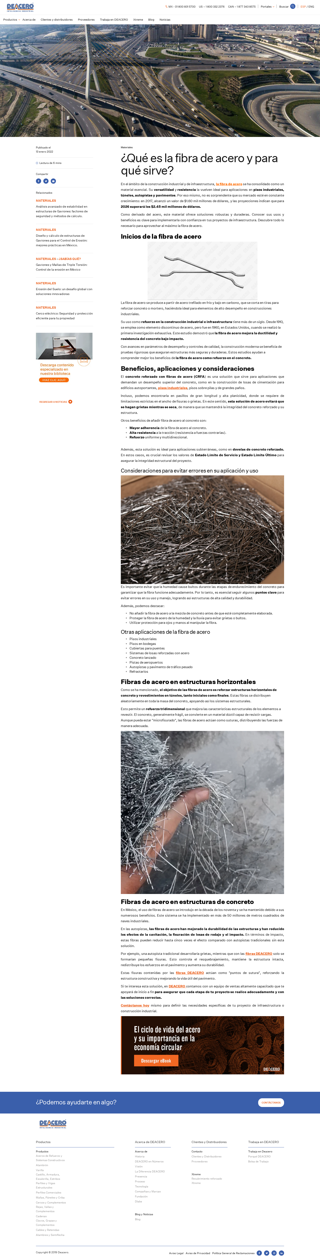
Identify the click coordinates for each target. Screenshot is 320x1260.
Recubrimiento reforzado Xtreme (207, 1181)
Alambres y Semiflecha (50, 1235)
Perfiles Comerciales (48, 1192)
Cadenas (41, 1216)
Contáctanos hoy (135, 1005)
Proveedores (86, 19)
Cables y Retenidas (47, 1230)
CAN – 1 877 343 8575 (242, 6)
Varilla (40, 1170)
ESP (303, 6)
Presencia (141, 1176)
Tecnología (141, 1186)
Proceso (140, 1181)
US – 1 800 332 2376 (212, 6)
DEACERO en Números (149, 1161)
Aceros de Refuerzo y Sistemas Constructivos (50, 1158)
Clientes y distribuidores (57, 19)
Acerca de (28, 19)
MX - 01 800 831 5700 (181, 6)
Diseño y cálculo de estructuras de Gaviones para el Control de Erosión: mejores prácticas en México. (61, 240)
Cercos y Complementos (51, 1202)
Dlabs (138, 1201)
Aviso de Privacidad (198, 1253)
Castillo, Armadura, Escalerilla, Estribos (48, 1176)
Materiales (127, 147)
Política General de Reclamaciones (233, 1253)
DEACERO (177, 986)
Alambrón (42, 1165)
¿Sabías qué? (70, 259)
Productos (10, 19)
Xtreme (138, 19)
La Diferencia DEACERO (150, 1171)
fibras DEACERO (190, 973)
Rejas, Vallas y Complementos (45, 1209)
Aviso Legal (176, 1253)
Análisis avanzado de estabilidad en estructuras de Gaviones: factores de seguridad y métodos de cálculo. (62, 211)
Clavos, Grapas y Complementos (46, 1223)
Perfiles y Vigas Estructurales (45, 1185)
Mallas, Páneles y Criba (50, 1197)
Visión (139, 1166)
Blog (151, 19)
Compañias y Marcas (148, 1191)
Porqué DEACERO (259, 1156)
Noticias (165, 19)
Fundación (141, 1196)
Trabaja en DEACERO (114, 19)
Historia (140, 1156)
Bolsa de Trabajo (258, 1161)
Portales (266, 6)
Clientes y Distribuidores (206, 1156)
